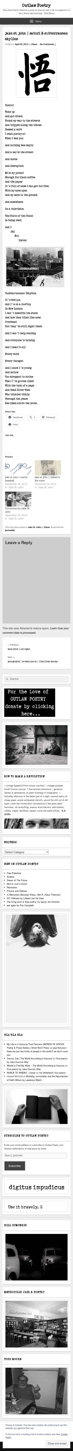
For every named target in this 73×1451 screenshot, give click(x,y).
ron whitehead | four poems (52, 1072)
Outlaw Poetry (36, 5)
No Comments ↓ (48, 44)
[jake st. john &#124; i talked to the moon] (48, 467)
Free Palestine (14, 873)
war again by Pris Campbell (20, 905)
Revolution (12, 887)
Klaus (34, 44)
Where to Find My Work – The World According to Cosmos (36, 1065)
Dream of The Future (17, 880)
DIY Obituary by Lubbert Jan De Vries (25, 898)
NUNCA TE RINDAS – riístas (21, 1072)
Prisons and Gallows (17, 890)
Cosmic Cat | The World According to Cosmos (29, 1058)
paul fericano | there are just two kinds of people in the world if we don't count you (37, 1051)
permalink (10, 530)
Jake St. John (34, 527)
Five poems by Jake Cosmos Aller (24, 1069)
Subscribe (14, 1166)
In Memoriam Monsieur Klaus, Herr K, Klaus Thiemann (34, 894)
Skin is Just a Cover (17, 883)
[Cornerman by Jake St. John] (18, 499)
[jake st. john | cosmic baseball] (18, 467)
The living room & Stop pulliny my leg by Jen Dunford (33, 901)
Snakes (10, 876)
